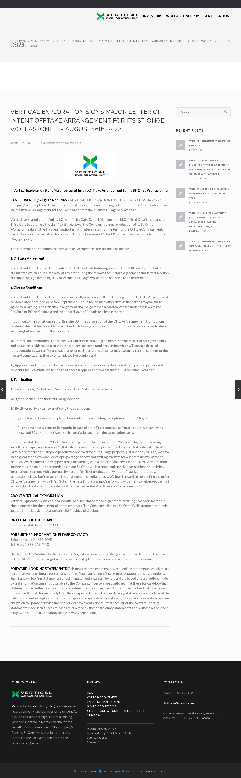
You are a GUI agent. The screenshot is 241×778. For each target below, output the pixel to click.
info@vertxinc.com (182, 703)
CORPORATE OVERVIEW (102, 697)
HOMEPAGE (18, 41)
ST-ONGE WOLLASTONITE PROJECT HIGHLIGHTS (117, 711)
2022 (45, 41)
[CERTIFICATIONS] (217, 13)
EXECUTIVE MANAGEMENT (103, 702)
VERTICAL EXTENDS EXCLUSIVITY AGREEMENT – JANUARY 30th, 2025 (209, 193)
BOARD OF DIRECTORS (101, 706)
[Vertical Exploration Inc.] (115, 16)
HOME (91, 692)
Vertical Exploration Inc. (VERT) (33, 706)
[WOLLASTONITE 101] (183, 13)
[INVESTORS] (152, 13)
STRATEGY (93, 715)
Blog (34, 41)
